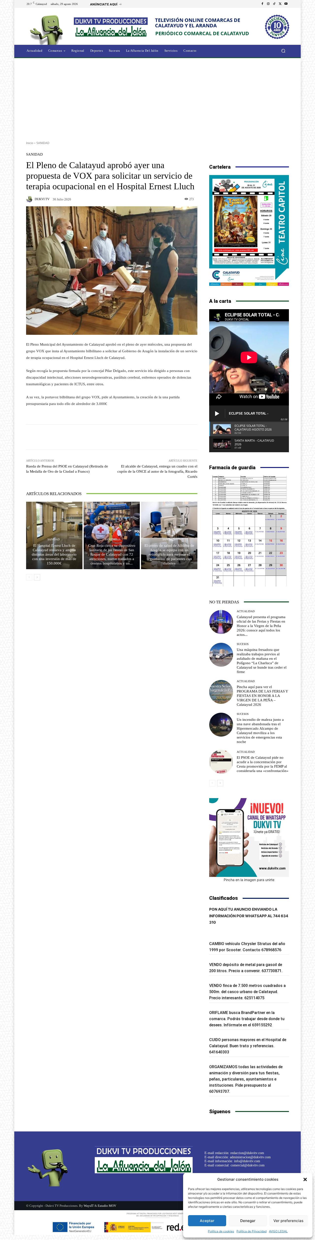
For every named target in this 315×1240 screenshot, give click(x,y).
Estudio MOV (107, 1206)
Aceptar (207, 1220)
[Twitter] (280, 4)
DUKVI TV (42, 199)
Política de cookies (221, 1231)
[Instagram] (268, 4)
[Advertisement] (157, 97)
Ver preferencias (288, 1220)
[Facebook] (262, 4)
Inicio (29, 143)
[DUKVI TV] (30, 199)
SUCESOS (243, 644)
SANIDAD (42, 143)
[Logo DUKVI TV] (47, 29)
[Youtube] (286, 4)
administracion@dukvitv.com (250, 1157)
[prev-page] (29, 577)
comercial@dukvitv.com (248, 1165)
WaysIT (89, 1206)
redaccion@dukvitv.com (247, 1153)
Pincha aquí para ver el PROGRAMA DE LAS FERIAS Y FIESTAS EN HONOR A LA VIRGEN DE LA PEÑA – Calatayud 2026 (262, 696)
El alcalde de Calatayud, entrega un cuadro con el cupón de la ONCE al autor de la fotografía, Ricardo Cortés (157, 471)
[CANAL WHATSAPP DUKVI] (249, 837)
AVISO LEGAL (278, 1231)
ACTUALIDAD (246, 611)
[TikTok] (274, 4)
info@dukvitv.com (247, 1161)
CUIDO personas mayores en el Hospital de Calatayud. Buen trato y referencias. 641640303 (247, 1045)
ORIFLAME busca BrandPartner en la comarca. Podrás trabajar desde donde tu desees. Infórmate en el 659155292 (246, 1018)
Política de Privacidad (251, 1231)
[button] (305, 1179)
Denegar (247, 1220)
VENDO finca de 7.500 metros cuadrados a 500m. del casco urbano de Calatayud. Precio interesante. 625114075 (247, 991)
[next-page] (37, 577)
